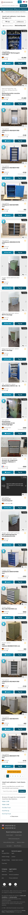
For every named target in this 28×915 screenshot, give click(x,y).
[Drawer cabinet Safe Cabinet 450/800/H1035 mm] (14, 631)
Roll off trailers (17, 846)
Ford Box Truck (6, 807)
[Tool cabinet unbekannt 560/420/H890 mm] (14, 192)
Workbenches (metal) (7, 9)
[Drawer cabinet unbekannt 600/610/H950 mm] (14, 558)
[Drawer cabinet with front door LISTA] (14, 266)
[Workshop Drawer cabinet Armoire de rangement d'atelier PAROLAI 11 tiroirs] (14, 447)
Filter (8, 22)
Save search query (14, 772)
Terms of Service (10, 912)
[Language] (24, 1)
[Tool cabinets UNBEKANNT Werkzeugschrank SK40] (14, 40)
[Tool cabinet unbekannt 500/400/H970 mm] (14, 705)
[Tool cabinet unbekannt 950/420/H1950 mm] (14, 117)
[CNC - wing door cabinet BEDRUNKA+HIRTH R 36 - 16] (14, 373)
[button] (26, 1)
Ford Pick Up (5, 811)
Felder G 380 (5, 801)
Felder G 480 (5, 804)
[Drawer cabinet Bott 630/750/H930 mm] (14, 595)
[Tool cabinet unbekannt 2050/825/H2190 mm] (14, 229)
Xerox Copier (18, 835)
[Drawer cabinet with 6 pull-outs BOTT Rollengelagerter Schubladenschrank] (14, 521)
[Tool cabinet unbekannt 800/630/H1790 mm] (14, 743)
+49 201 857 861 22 (10, 825)
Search (24, 5)
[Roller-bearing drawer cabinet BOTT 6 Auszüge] (14, 337)
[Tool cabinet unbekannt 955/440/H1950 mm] (14, 668)
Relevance (20, 22)
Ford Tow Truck (6, 814)
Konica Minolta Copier (8, 842)
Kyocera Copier (20, 842)
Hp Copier (9, 846)
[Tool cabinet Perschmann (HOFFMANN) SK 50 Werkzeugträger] (14, 408)
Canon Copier (9, 835)
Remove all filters (8, 25)
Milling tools (17, 9)
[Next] (25, 40)
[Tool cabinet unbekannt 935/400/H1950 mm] (14, 154)
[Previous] (2, 40)
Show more (14, 816)
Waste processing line (14, 838)
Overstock (24, 9)
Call (21, 63)
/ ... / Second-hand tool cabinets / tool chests (14, 11)
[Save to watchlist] (25, 51)
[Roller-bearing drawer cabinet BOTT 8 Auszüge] (14, 301)
